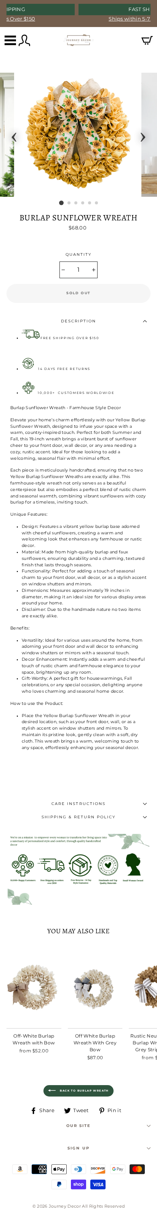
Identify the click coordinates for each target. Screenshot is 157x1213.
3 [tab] (76, 203)
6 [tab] (97, 203)
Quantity (78, 254)
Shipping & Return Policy (79, 817)
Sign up (78, 1148)
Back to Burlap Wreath (84, 1090)
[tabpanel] (78, 135)
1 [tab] (61, 203)
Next (143, 134)
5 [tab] (90, 203)
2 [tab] (69, 203)
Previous (14, 134)
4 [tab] (83, 203)
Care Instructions (78, 803)
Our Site (78, 1125)
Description (78, 321)
